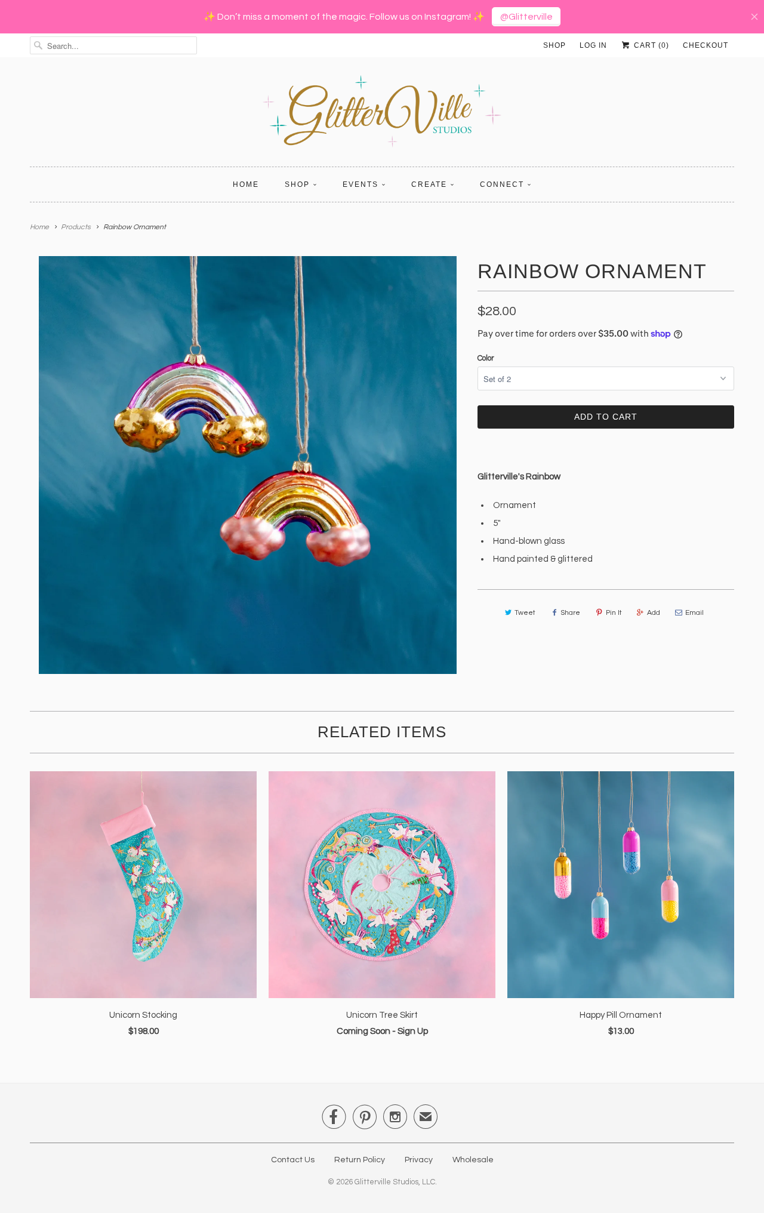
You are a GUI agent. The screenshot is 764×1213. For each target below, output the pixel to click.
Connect (502, 184)
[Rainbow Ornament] (248, 465)
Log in (593, 45)
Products (76, 227)
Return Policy (359, 1160)
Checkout (705, 45)
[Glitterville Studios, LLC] (382, 115)
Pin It (614, 613)
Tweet (525, 613)
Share (570, 613)
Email (694, 613)
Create (429, 184)
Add (653, 613)
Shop (554, 45)
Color (486, 358)
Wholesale (473, 1160)
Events (360, 184)
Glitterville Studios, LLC (395, 1182)
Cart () (650, 45)
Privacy (419, 1160)
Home (246, 184)
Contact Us (293, 1160)
